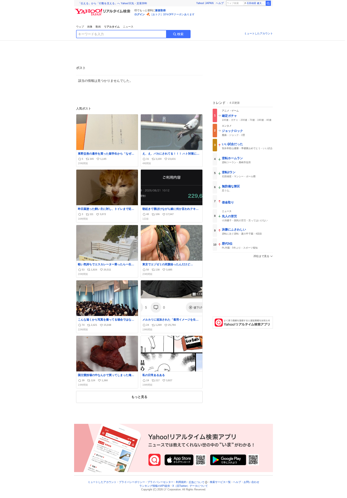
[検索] (268, 3)
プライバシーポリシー (132, 482)
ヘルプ (220, 3)
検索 (180, 34)
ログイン (139, 14)
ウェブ (80, 26)
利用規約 (181, 482)
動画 (98, 26)
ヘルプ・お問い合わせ (246, 482)
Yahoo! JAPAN (204, 3)
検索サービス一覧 (220, 482)
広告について (196, 482)
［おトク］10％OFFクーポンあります (172, 14)
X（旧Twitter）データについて (190, 485)
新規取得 (160, 10)
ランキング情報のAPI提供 (154, 485)
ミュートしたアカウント (258, 33)
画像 (89, 26)
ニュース (128, 26)
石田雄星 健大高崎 (256, 3)
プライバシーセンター (160, 482)
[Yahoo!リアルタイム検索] (103, 9)
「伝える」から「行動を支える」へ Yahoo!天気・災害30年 (112, 3)
